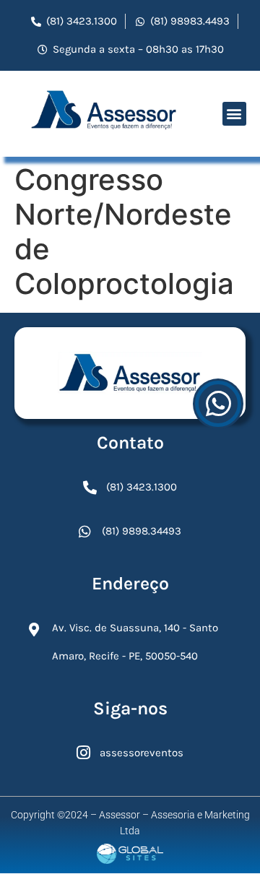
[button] (234, 114)
